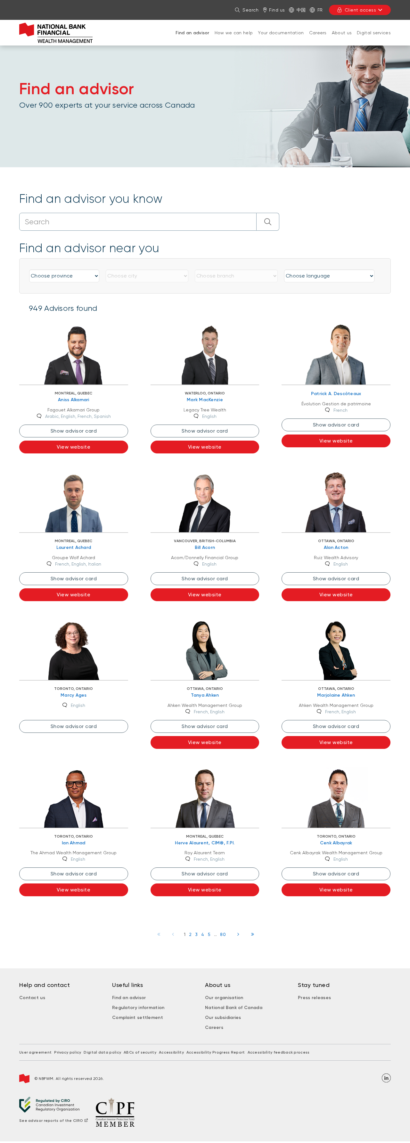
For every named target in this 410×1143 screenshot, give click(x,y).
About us (342, 32)
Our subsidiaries (223, 1017)
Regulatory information (138, 1007)
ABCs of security (140, 1052)
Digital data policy (102, 1052)
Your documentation (281, 32)
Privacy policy (67, 1052)
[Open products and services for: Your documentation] (280, 39)
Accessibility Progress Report (215, 1052)
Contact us (32, 997)
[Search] (268, 222)
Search (250, 9)
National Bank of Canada (233, 1007)
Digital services (374, 32)
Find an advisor (192, 33)
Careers (318, 32)
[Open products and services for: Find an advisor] (192, 39)
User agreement (35, 1052)
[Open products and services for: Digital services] (373, 39)
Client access (360, 9)
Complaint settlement (137, 1017)
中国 (301, 9)
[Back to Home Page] (56, 33)
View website (73, 447)
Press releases (314, 997)
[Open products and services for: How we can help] (233, 39)
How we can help (234, 32)
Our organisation (224, 997)
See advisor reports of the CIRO (51, 1120)
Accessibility (171, 1052)
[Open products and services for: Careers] (317, 39)
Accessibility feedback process (279, 1052)
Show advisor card (74, 431)
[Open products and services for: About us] (341, 39)
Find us (277, 9)
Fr (320, 9)
